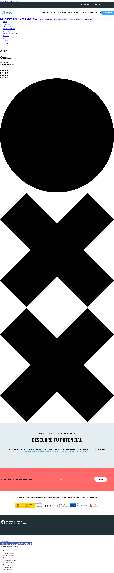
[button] (0, 539)
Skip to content (4, 1)
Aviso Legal (23, 527)
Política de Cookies (47, 527)
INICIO (43, 12)
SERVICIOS (49, 12)
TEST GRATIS (57, 12)
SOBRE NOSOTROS (67, 12)
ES (4, 38)
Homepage (3, 69)
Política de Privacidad (34, 527)
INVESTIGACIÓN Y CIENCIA (87, 12)
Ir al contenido (4, 541)
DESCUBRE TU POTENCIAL (57, 439)
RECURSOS (76, 12)
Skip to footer (14, 1)
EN (7, 40)
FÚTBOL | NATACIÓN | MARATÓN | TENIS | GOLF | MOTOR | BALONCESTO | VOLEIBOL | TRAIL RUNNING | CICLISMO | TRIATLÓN (57, 451)
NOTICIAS (98, 12)
